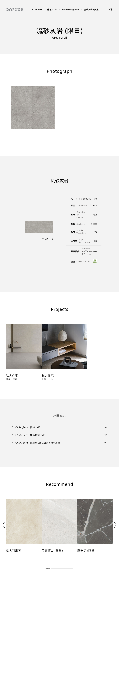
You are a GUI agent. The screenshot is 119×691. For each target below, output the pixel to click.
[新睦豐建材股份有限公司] (15, 10)
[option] (24, 354)
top (9, 675)
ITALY (94, 214)
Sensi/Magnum (70, 9)
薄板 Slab (52, 9)
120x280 (86, 198)
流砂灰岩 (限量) (91, 9)
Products (37, 9)
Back (48, 568)
